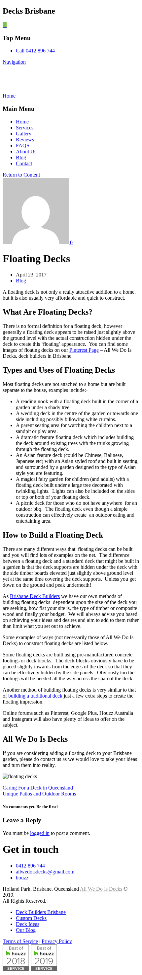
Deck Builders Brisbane (41, 912)
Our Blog (26, 930)
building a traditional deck (35, 696)
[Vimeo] (5, 25)
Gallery (23, 133)
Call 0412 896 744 (35, 50)
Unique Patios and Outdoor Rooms (39, 793)
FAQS (22, 145)
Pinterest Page (84, 350)
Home (22, 121)
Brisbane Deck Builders (35, 596)
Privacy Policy (57, 941)
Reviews (25, 139)
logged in (40, 833)
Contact (24, 163)
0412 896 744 (30, 865)
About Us (26, 151)
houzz (22, 877)
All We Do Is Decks (53, 78)
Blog (21, 157)
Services (24, 127)
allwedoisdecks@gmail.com (45, 871)
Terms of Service (20, 941)
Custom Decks (31, 918)
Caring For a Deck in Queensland (38, 787)
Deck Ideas (27, 924)
